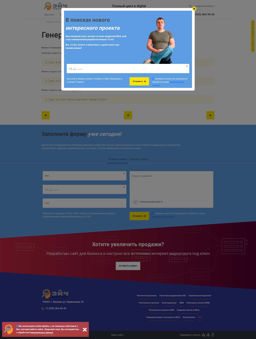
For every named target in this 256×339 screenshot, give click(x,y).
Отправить (138, 81)
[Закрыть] (194, 9)
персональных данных (41, 332)
